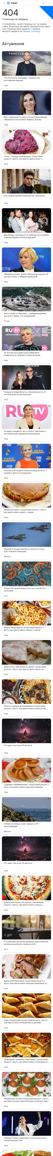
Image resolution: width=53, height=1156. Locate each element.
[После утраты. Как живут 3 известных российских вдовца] (26, 69)
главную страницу (31, 31)
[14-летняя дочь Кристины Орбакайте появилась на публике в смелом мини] (26, 344)
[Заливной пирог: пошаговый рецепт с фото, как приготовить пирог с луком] (26, 501)
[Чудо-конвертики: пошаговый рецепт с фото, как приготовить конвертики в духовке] (26, 1011)
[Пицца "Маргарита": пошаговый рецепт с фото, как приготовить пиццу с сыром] (26, 619)
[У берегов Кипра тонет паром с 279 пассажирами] (26, 815)
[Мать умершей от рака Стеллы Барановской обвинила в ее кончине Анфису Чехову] (26, 108)
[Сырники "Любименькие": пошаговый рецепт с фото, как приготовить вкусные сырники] (26, 776)
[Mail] (8, 3)
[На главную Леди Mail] (13, 3)
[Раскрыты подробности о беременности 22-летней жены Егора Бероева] (26, 383)
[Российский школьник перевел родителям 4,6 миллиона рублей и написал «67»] (26, 933)
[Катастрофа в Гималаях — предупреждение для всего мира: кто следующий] (26, 305)
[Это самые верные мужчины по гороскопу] (26, 187)
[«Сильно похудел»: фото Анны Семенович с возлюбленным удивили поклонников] (26, 423)
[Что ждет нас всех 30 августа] (26, 854)
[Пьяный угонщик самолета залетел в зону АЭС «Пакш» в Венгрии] (26, 540)
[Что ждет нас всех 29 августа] (26, 737)
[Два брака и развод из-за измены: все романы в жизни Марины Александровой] (26, 226)
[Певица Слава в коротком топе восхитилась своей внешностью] (26, 1129)
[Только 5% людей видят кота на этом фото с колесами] (26, 580)
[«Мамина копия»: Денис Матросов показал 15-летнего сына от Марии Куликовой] (26, 265)
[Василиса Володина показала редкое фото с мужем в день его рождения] (26, 462)
